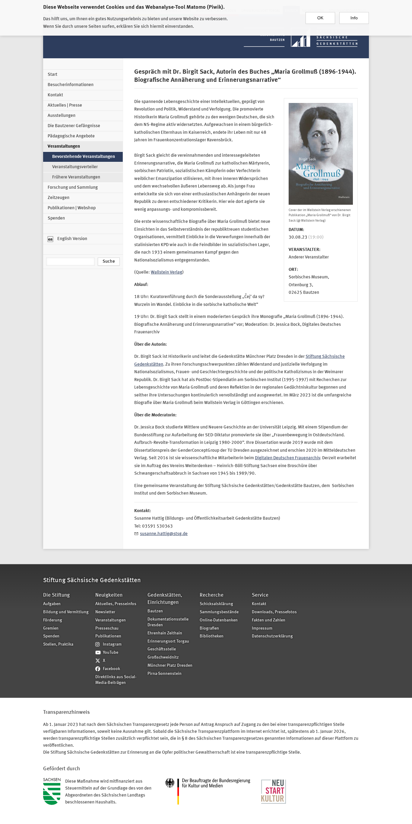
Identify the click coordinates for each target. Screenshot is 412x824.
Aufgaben (52, 604)
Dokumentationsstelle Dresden (168, 622)
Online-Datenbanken (219, 620)
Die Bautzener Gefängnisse (74, 126)
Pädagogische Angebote (71, 136)
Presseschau (107, 628)
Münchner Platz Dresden (169, 666)
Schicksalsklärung (216, 604)
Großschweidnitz (163, 657)
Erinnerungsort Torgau (168, 641)
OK (320, 17)
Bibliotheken (211, 636)
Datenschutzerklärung (272, 636)
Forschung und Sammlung (73, 187)
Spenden (56, 218)
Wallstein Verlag (166, 272)
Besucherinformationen (70, 85)
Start (52, 74)
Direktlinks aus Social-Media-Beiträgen (115, 680)
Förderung (52, 620)
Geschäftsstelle (161, 649)
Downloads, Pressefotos (274, 612)
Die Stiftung (56, 595)
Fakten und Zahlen (268, 620)
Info (354, 17)
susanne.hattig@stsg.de (164, 534)
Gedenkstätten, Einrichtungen (164, 599)
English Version (71, 239)
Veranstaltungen (64, 146)
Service (260, 595)
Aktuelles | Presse (65, 105)
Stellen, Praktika (58, 644)
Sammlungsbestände (219, 612)
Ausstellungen (61, 116)
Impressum (262, 628)
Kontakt (55, 95)
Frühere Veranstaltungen (76, 177)
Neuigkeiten (108, 595)
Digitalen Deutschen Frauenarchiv (287, 458)
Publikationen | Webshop (72, 208)
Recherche (211, 595)
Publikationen (108, 636)
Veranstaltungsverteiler (75, 167)
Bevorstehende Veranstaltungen (83, 157)
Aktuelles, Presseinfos (115, 604)
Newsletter (105, 612)
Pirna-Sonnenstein (164, 674)
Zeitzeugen (58, 198)
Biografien (209, 628)
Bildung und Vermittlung (66, 612)
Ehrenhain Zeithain (164, 633)
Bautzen (155, 611)
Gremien (51, 628)
